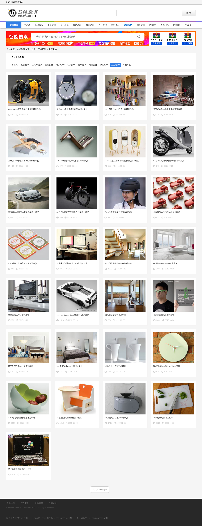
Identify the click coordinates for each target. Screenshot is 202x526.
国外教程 (141, 25)
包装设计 (25, 65)
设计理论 (64, 25)
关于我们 (10, 503)
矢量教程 (52, 25)
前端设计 (90, 25)
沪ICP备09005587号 (98, 518)
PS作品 (14, 65)
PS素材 (152, 25)
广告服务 (25, 503)
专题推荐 (165, 25)
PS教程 (27, 25)
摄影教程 (77, 25)
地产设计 (82, 65)
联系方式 (39, 503)
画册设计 (49, 65)
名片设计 (60, 65)
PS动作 (188, 25)
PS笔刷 (176, 25)
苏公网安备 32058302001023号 (57, 518)
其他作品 (127, 65)
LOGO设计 (37, 65)
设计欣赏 (128, 25)
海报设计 (93, 65)
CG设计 (71, 65)
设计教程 (102, 25)
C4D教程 (39, 25)
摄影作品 (115, 25)
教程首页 (14, 25)
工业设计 (42, 49)
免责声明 (53, 503)
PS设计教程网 (23, 13)
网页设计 (104, 65)
